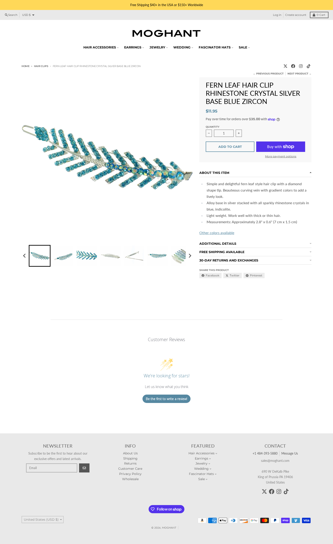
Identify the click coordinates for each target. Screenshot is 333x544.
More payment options (280, 156)
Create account (295, 15)
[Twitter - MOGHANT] (285, 66)
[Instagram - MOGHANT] (301, 66)
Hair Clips (41, 66)
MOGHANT (169, 527)
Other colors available (216, 232)
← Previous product (268, 73)
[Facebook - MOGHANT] (293, 66)
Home (25, 66)
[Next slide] (190, 255)
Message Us (289, 453)
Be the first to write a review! (166, 399)
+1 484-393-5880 (265, 453)
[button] (40, 256)
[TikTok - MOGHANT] (308, 66)
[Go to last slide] (25, 255)
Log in (277, 15)
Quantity (212, 126)
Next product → (299, 73)
